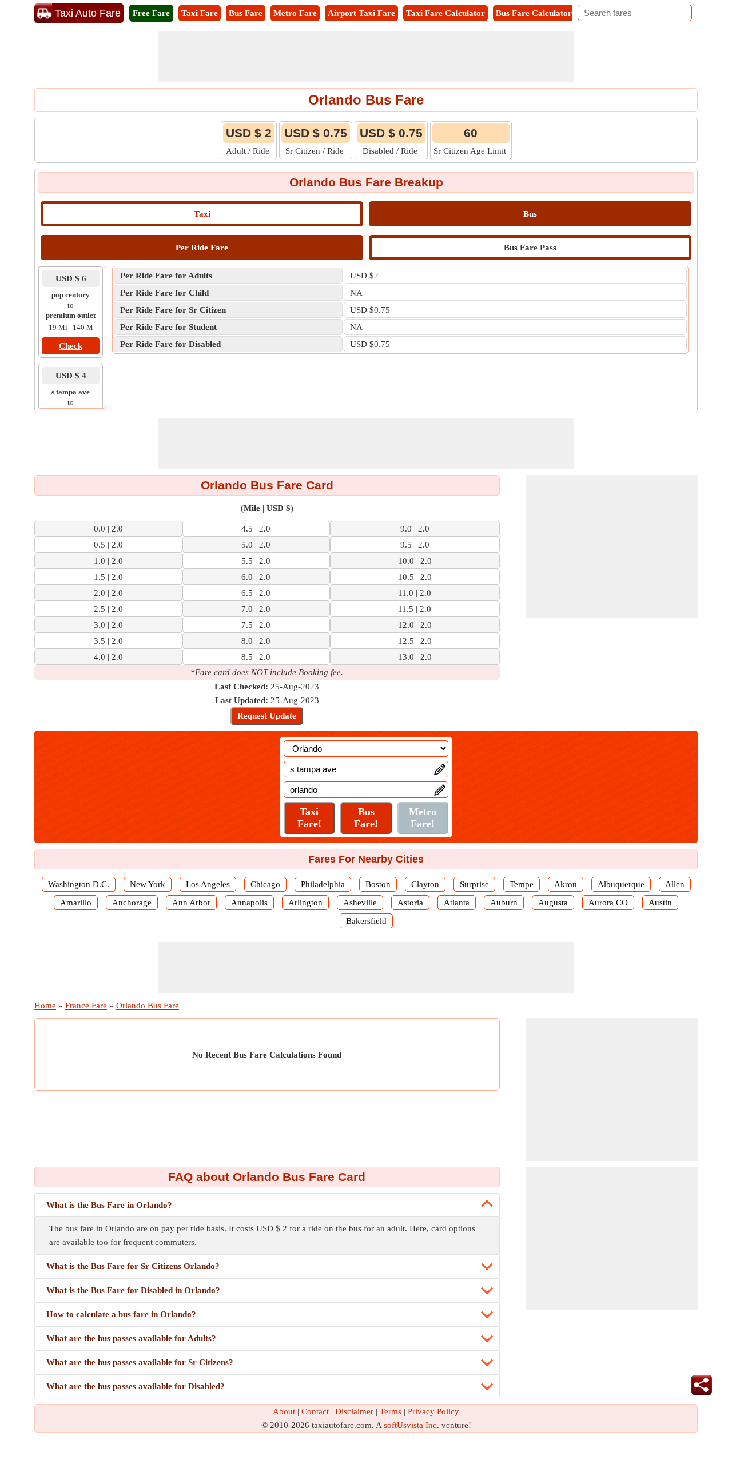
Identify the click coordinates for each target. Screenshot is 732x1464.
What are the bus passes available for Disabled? (135, 1386)
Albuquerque (621, 884)
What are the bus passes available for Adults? (131, 1338)
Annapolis (249, 902)
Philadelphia (323, 884)
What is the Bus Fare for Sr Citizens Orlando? (133, 1266)
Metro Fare (295, 13)
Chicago (265, 884)
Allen (675, 884)
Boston (378, 884)
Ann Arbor (191, 902)
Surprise (474, 884)
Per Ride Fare (202, 247)
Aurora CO (608, 902)
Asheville (360, 902)
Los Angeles (208, 884)
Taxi (202, 213)
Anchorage (132, 902)
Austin (660, 902)
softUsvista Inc (410, 1425)
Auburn (504, 902)
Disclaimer (354, 1411)
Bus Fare (245, 13)
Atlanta (457, 902)
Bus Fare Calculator (534, 13)
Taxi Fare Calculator (445, 13)
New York (147, 884)
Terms (390, 1411)
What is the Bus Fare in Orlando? (109, 1205)
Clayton (425, 884)
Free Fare (151, 13)
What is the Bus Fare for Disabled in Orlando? (133, 1290)
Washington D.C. (78, 884)
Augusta (553, 902)
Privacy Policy (433, 1411)
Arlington (305, 902)
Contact (315, 1411)
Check (70, 345)
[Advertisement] (366, 56)
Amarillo (76, 902)
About (284, 1411)
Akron (565, 884)
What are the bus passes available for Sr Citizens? (139, 1362)
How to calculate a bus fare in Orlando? (121, 1314)
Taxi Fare (199, 13)
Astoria (410, 902)
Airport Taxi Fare (361, 13)
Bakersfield (366, 921)
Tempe (522, 884)
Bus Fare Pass (530, 247)
